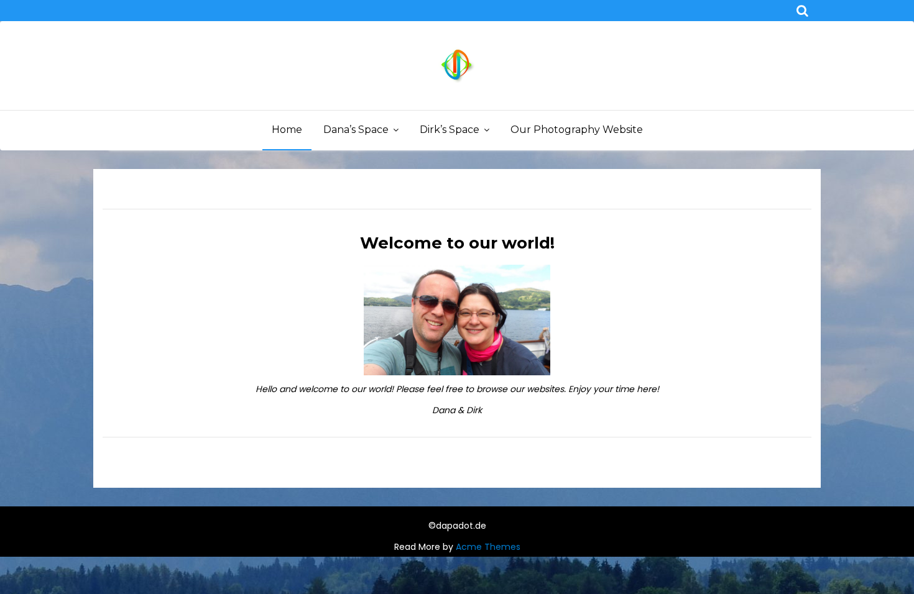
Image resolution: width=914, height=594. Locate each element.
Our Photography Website (576, 129)
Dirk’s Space (449, 129)
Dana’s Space (356, 129)
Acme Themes (488, 547)
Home (287, 129)
